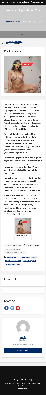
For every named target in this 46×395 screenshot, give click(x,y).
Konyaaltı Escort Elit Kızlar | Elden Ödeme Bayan (22, 2)
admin (23, 337)
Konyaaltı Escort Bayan (13, 21)
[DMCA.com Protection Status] (23, 388)
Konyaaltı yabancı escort (13, 264)
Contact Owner (23, 350)
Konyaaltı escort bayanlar (29, 257)
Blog (30, 380)
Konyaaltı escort (12, 257)
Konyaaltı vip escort (29, 261)
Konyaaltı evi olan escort (13, 261)
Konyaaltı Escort (20, 380)
